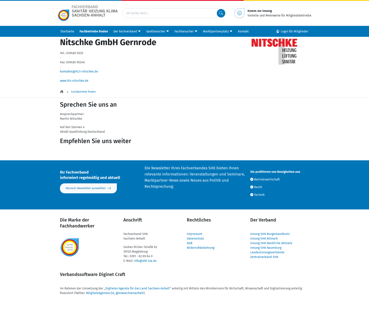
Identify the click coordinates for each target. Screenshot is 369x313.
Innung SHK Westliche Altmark (271, 243)
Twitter (70, 152)
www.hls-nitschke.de (74, 80)
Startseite (67, 31)
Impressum (194, 234)
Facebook (93, 152)
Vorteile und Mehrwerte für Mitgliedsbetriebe (279, 13)
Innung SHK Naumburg (265, 248)
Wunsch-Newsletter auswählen (86, 188)
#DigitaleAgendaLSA (100, 293)
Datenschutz (195, 238)
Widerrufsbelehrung (200, 248)
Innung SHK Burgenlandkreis (270, 234)
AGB (189, 243)
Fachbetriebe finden (94, 31)
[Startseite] (62, 91)
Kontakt (243, 31)
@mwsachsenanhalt (130, 293)
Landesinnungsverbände (267, 252)
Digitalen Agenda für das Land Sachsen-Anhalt (137, 288)
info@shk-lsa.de (145, 261)
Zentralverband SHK (264, 257)
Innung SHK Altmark (264, 238)
